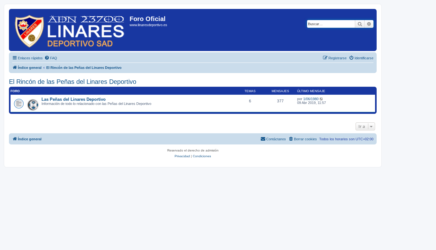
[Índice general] (70, 30)
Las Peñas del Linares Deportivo (73, 99)
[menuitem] (50, 58)
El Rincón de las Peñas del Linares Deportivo (72, 81)
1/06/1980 (311, 99)
